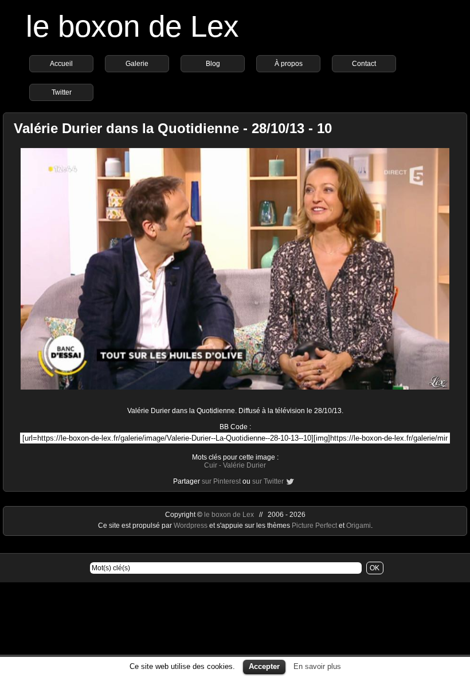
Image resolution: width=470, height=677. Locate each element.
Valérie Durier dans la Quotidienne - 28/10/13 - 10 (173, 128)
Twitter (62, 92)
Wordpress (191, 526)
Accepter (264, 666)
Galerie (137, 64)
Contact (364, 64)
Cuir (210, 465)
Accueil (61, 64)
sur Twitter (268, 481)
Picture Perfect (314, 526)
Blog (213, 64)
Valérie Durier (244, 465)
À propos (289, 64)
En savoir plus (317, 666)
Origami (358, 526)
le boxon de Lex (132, 26)
